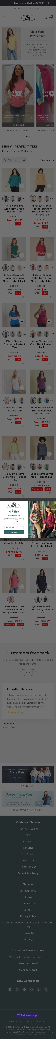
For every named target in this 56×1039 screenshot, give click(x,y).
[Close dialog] (54, 503)
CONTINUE (14, 532)
